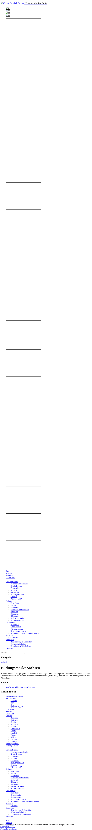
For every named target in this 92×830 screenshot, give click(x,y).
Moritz (13, 731)
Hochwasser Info (17, 620)
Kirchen (14, 590)
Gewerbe (14, 637)
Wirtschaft (9, 635)
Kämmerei (14, 614)
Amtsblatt (14, 612)
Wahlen (13, 605)
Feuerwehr (15, 588)
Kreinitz (14, 726)
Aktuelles (9, 648)
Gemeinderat (10, 622)
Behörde (4, 662)
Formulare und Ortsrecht (20, 610)
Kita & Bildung (16, 586)
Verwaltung (15, 603)
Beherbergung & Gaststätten (21, 642)
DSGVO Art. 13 (17, 707)
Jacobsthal (14, 724)
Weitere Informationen (8, 829)
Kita (12, 705)
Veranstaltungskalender (19, 584)
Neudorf (14, 733)
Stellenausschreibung (18, 618)
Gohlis (13, 722)
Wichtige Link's (16, 599)
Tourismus (10, 640)
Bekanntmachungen (18, 631)
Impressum (10, 575)
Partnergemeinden (17, 595)
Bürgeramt (15, 616)
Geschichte (15, 592)
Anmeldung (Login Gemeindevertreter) (25, 633)
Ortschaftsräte (16, 627)
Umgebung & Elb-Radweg (21, 646)
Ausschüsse (15, 625)
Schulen (14, 701)
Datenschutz (10, 578)
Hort (12, 703)
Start (7, 571)
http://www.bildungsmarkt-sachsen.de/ (20, 687)
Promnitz (14, 735)
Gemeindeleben (12, 582)
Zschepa (14, 741)
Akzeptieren (4, 827)
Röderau (14, 737)
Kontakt (9, 573)
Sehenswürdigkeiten (18, 644)
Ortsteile (14, 597)
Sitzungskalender (17, 629)
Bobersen (14, 718)
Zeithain (14, 739)
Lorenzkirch (15, 729)
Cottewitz (14, 720)
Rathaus (9, 601)
